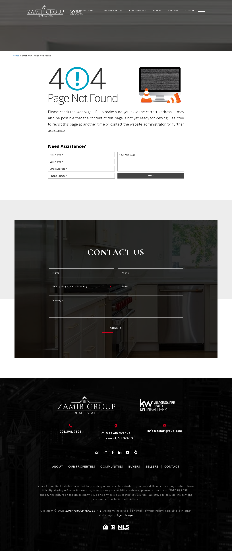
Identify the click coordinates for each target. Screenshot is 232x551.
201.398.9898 (70, 431)
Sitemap (137, 511)
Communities (137, 11)
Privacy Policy (154, 511)
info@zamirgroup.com (164, 431)
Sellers (173, 11)
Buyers (157, 11)
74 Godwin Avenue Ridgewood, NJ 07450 (116, 435)
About (92, 11)
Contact (190, 11)
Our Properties (113, 11)
